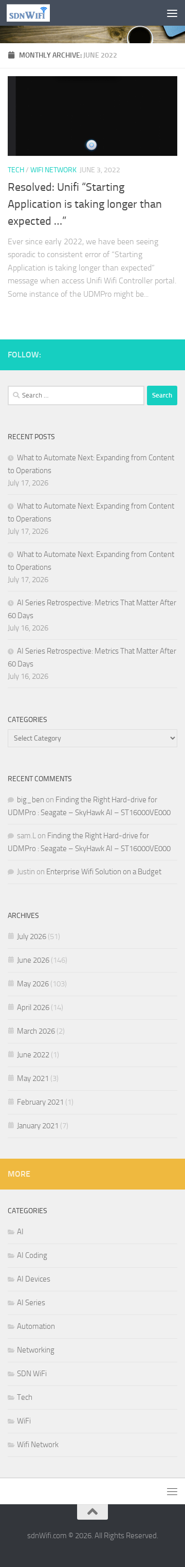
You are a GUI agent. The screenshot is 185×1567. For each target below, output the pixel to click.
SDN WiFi (32, 1373)
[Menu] (172, 13)
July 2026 (31, 936)
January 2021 (38, 1125)
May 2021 (33, 1078)
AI (20, 1231)
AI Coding (32, 1255)
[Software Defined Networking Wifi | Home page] (36, 13)
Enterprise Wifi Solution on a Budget (103, 871)
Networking (35, 1350)
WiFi (24, 1421)
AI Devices (33, 1279)
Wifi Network (53, 170)
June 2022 (33, 1054)
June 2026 (33, 960)
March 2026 (36, 1031)
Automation (36, 1326)
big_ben (30, 799)
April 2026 (33, 1007)
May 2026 (33, 983)
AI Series (31, 1302)
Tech (16, 170)
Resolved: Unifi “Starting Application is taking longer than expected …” (85, 204)
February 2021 (40, 1102)
